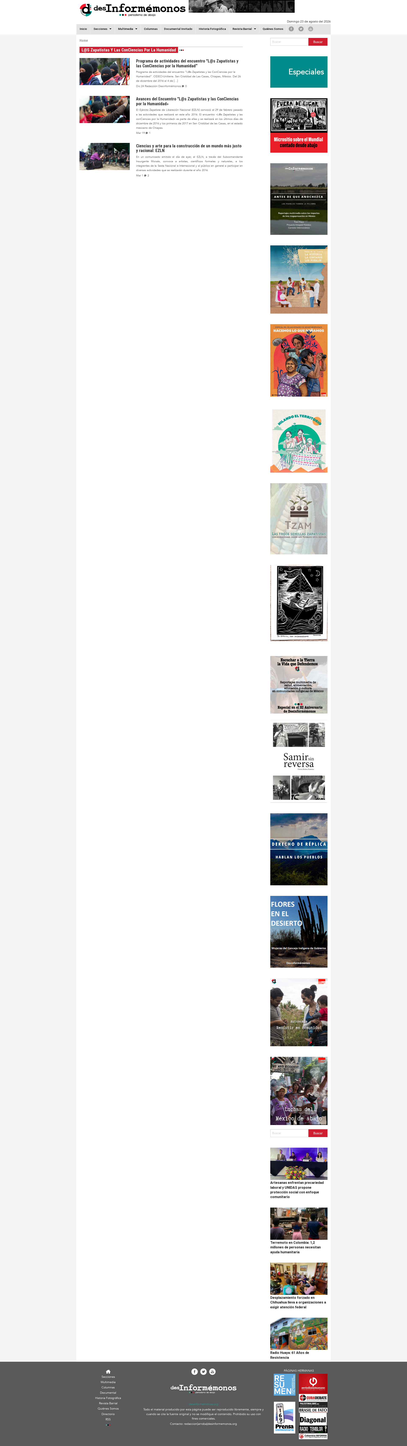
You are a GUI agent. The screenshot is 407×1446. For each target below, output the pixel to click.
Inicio (83, 28)
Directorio (108, 1414)
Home (83, 41)
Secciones (108, 1377)
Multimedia (125, 28)
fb (291, 28)
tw (301, 28)
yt (310, 28)
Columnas (151, 28)
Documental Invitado (178, 28)
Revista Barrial (242, 28)
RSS (108, 1419)
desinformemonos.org (203, 1404)
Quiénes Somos (273, 28)
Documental (108, 1393)
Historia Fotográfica (212, 28)
